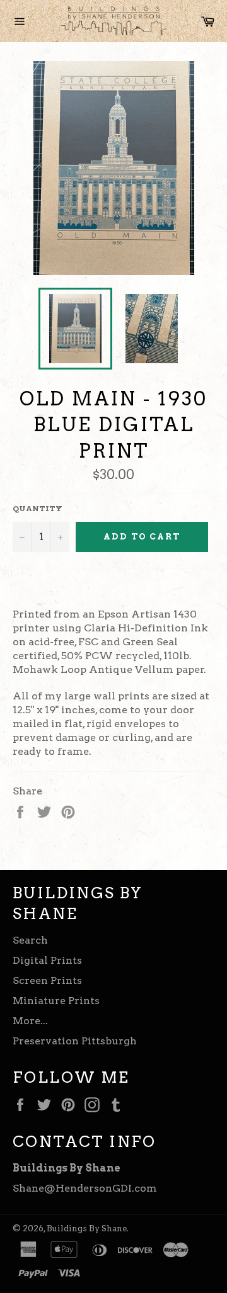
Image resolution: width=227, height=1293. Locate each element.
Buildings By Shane (87, 1228)
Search (30, 940)
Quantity (37, 508)
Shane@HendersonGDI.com (85, 1188)
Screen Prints (47, 980)
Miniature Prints (56, 1001)
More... (30, 1021)
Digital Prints (47, 960)
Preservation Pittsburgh (75, 1041)
